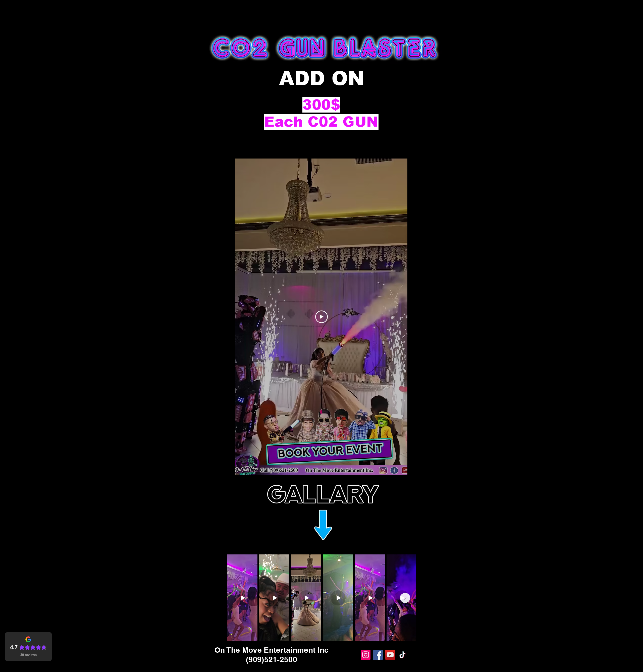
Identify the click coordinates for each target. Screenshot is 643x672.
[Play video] (321, 317)
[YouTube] (390, 655)
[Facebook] (378, 655)
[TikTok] (402, 655)
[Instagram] (365, 655)
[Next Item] (405, 598)
